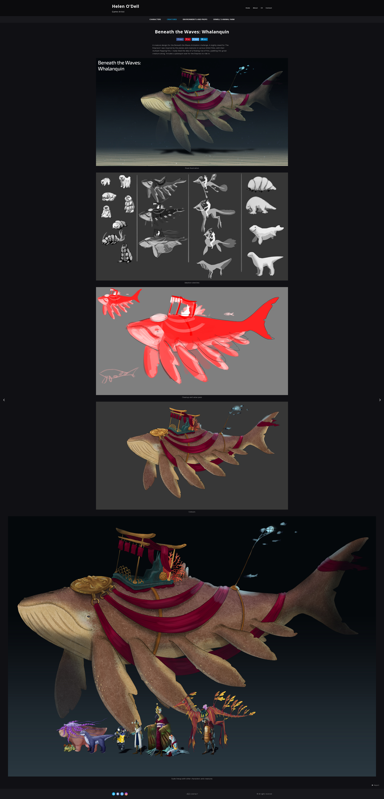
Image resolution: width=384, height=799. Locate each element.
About (255, 8)
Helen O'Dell (125, 6)
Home (248, 8)
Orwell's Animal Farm (224, 19)
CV (262, 8)
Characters (155, 19)
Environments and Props (195, 19)
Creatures (172, 19)
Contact (269, 8)
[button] (375, 785)
